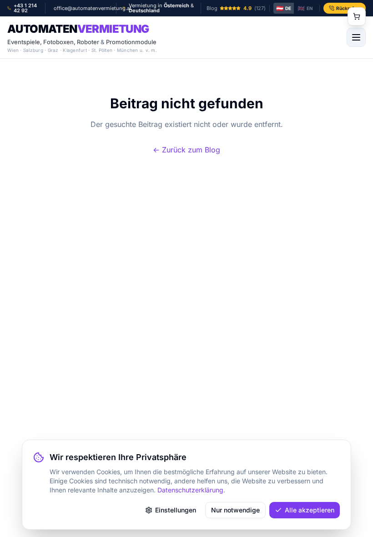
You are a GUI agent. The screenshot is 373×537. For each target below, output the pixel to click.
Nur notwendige (235, 510)
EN (305, 8)
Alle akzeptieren (309, 510)
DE (283, 8)
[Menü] (356, 37)
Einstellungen (175, 510)
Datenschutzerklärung (190, 490)
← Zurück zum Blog (186, 149)
